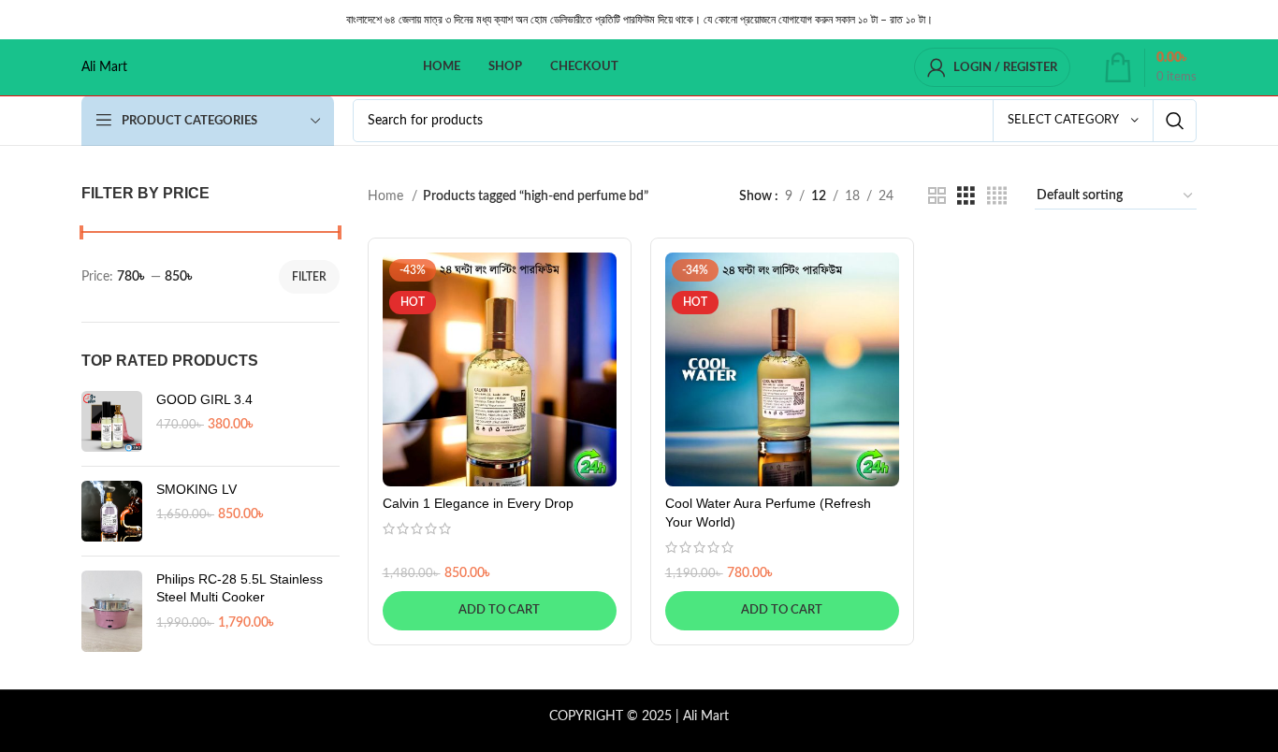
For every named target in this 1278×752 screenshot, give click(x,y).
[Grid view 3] (966, 196)
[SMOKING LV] (111, 511)
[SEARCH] (1175, 120)
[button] (500, 610)
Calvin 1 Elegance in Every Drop (478, 503)
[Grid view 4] (997, 196)
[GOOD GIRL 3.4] (111, 421)
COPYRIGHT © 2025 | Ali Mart (639, 716)
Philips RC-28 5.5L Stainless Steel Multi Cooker (239, 588)
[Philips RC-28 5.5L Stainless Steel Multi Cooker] (111, 611)
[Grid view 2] (937, 196)
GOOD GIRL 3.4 (204, 399)
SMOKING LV (196, 489)
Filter (309, 276)
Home (387, 196)
